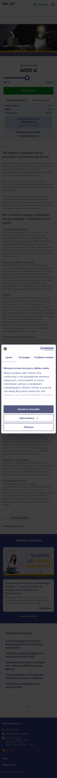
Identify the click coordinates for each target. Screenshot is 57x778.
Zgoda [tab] (8, 357)
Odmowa (28, 427)
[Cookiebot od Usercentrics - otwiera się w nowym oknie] (41, 349)
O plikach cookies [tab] (44, 357)
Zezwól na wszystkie (29, 409)
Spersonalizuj (26, 418)
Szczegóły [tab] (24, 357)
